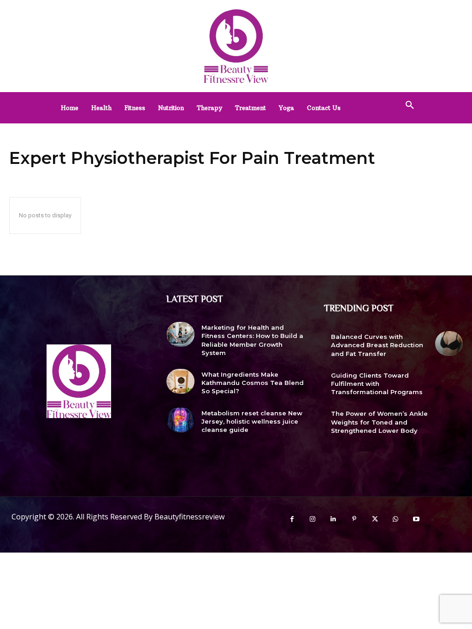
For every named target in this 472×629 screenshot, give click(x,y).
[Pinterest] (354, 519)
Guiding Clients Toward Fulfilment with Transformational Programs (377, 384)
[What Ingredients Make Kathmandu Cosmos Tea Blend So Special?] (180, 381)
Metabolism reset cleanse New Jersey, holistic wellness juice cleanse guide (251, 421)
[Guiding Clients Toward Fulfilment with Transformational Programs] (449, 382)
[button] (410, 105)
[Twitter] (375, 519)
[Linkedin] (333, 519)
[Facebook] (292, 519)
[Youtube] (416, 519)
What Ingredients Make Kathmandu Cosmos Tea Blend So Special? (252, 383)
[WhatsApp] (396, 519)
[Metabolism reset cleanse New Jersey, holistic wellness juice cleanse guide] (180, 420)
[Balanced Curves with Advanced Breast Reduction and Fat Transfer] (449, 343)
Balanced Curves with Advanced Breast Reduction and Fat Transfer (377, 345)
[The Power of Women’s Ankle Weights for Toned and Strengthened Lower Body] (449, 420)
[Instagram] (313, 519)
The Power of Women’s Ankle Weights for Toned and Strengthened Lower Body (379, 422)
